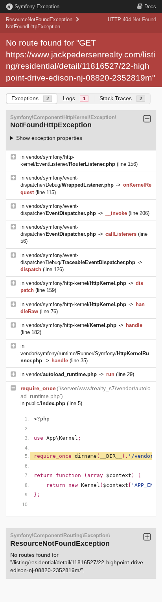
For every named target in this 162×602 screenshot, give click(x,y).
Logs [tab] (74, 98)
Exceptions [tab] (30, 98)
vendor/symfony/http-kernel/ (76, 283)
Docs (150, 6)
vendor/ (61, 374)
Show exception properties (49, 138)
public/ (45, 403)
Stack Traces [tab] (120, 98)
